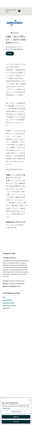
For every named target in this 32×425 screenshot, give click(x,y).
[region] (16, 411)
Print (4, 297)
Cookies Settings (16, 411)
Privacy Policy (6, 408)
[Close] (30, 400)
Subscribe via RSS (8, 303)
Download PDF (7, 300)
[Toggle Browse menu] (25, 11)
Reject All (16, 416)
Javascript (6, 308)
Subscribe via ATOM (9, 305)
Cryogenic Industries (17, 49)
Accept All (16, 421)
